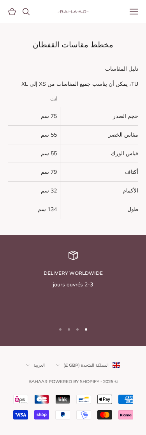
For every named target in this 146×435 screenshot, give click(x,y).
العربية (39, 365)
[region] (73, 283)
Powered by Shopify (74, 381)
